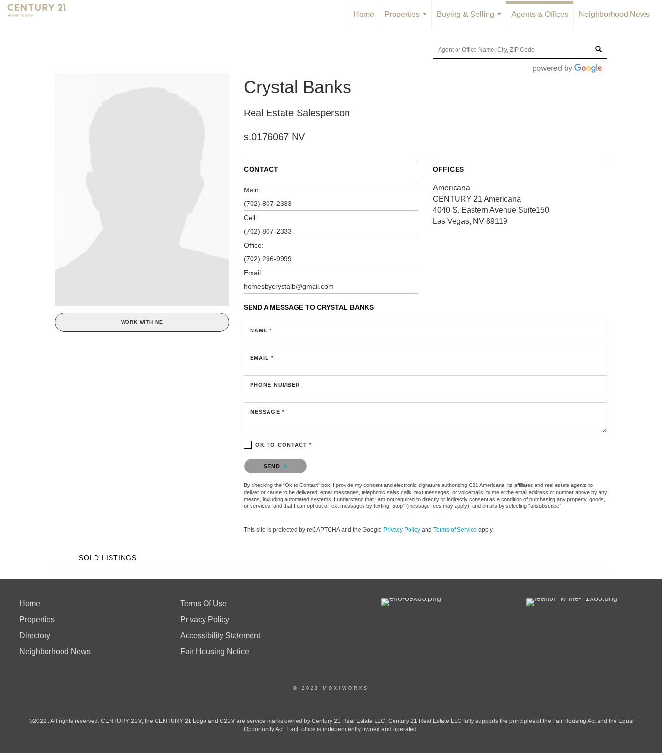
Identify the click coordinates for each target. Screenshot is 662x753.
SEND (273, 466)
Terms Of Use (203, 603)
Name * (261, 330)
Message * (267, 412)
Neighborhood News (614, 14)
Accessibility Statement (220, 635)
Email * (262, 358)
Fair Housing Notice (214, 651)
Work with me (142, 322)
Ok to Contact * (283, 445)
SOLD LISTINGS (108, 558)
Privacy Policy (401, 529)
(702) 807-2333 (268, 203)
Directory (34, 635)
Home (363, 14)
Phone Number (275, 385)
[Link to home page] (42, 14)
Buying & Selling (471, 19)
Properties (407, 19)
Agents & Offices (539, 14)
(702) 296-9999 (268, 259)
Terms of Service (455, 529)
